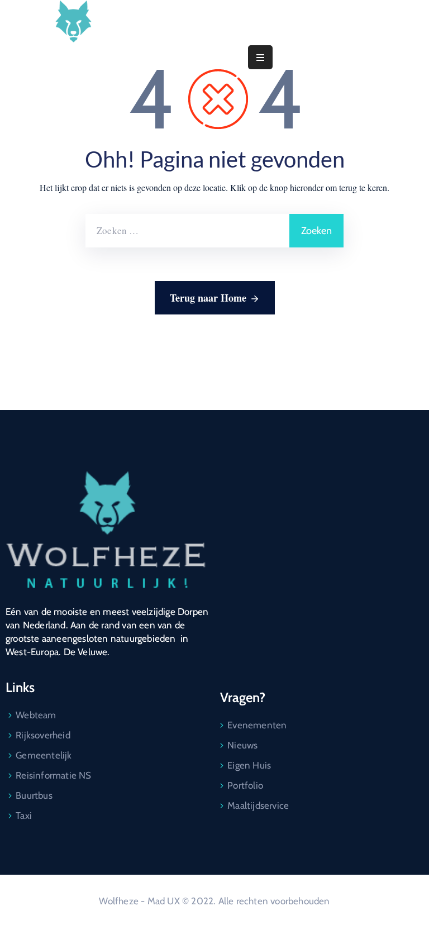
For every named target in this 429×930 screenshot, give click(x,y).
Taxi (24, 815)
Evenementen (257, 725)
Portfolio (245, 785)
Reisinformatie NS (53, 775)
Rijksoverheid (43, 735)
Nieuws (242, 745)
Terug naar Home (208, 297)
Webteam (36, 715)
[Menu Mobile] (260, 57)
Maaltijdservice (258, 805)
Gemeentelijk (44, 755)
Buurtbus (34, 795)
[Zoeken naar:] (187, 230)
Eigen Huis (249, 765)
